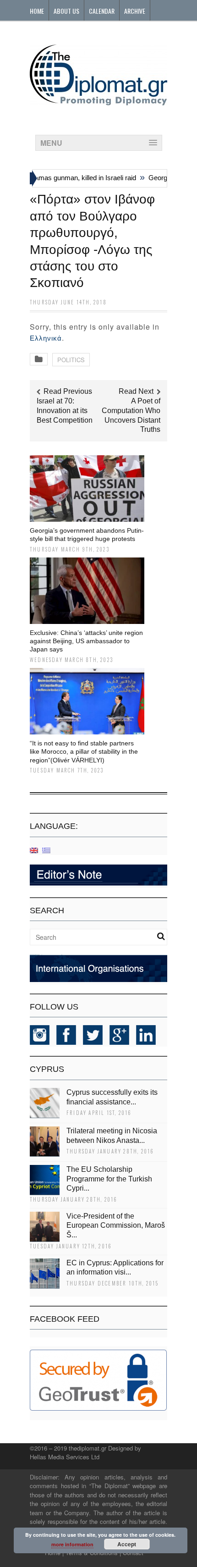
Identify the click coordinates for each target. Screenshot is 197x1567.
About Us (66, 11)
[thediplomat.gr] (98, 101)
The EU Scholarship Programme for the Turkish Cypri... (109, 1178)
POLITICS (71, 359)
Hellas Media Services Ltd (64, 1456)
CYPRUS (47, 1069)
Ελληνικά (46, 338)
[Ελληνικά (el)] (46, 850)
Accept (126, 1544)
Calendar (102, 11)
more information (72, 1544)
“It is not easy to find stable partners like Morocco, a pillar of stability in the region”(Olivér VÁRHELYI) (84, 751)
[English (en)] (34, 850)
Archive (134, 11)
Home (37, 11)
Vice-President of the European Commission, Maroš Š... (115, 1225)
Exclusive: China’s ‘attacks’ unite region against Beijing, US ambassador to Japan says (86, 641)
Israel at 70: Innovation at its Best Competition (65, 410)
